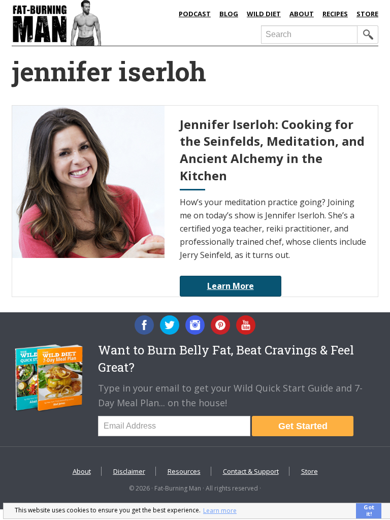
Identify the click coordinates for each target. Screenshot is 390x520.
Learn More (230, 285)
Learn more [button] (220, 510)
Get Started (303, 426)
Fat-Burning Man (90, 23)
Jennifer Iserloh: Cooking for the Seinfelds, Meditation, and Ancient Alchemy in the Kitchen (272, 150)
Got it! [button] (369, 510)
